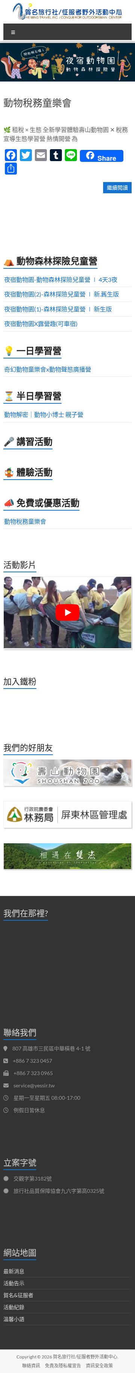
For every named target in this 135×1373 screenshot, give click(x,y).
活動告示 (13, 1283)
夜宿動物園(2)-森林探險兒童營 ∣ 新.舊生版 (61, 294)
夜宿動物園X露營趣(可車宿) (41, 323)
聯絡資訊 (31, 1366)
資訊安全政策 (99, 1366)
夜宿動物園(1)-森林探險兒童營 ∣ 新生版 (58, 309)
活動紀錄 (13, 1307)
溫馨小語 (13, 1319)
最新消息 (13, 1271)
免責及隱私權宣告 (63, 1366)
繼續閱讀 (117, 187)
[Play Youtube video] (67, 612)
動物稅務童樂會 (37, 103)
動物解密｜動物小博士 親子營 (43, 414)
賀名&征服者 (18, 1295)
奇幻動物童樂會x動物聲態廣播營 (47, 369)
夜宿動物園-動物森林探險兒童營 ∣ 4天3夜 (60, 279)
